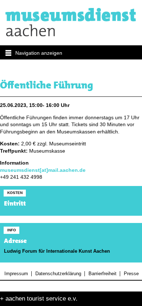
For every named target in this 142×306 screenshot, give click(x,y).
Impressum (16, 273)
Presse (131, 273)
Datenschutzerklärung (58, 273)
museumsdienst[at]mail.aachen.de (43, 170)
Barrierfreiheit (102, 273)
